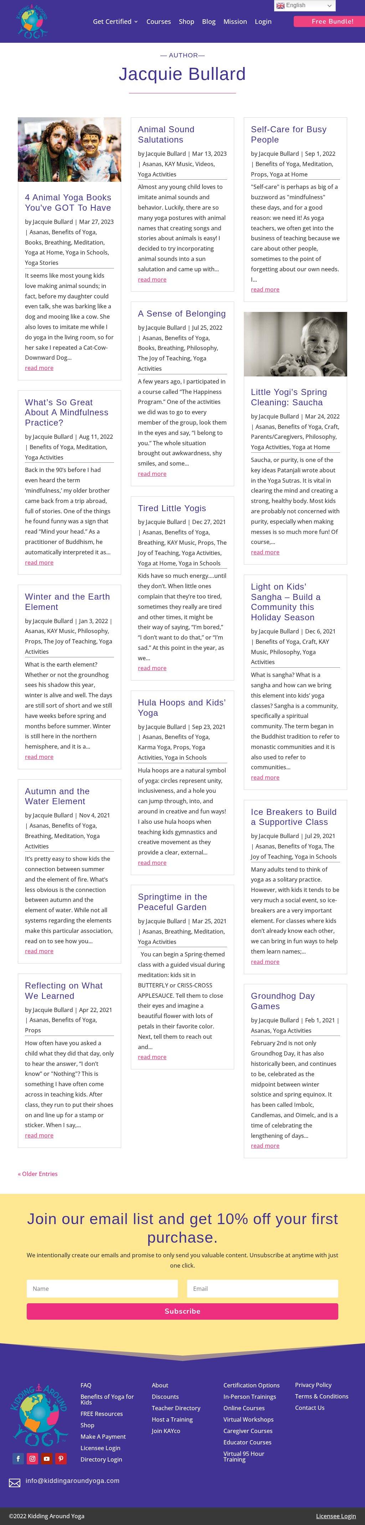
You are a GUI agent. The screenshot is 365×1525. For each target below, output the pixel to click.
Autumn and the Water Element (57, 796)
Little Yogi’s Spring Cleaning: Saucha (289, 397)
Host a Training (172, 1419)
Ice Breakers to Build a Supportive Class (294, 817)
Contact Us (310, 1408)
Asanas (39, 232)
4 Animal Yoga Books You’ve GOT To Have (68, 202)
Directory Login (101, 1459)
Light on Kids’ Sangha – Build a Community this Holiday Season (286, 602)
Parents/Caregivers (277, 437)
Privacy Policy (313, 1385)
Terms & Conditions (322, 1396)
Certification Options (251, 1385)
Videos (204, 164)
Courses (158, 22)
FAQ (86, 1385)
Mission (235, 22)
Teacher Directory (176, 1408)
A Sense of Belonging (182, 313)
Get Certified (112, 22)
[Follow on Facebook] (18, 1458)
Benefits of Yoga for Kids (107, 1399)
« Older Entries (38, 1174)
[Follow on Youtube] (46, 1458)
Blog (209, 22)
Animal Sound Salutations (166, 134)
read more (39, 368)
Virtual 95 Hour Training (243, 1456)
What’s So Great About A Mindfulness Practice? (67, 412)
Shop (186, 22)
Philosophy (93, 631)
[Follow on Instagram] (32, 1458)
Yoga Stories (41, 263)
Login (263, 22)
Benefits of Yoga (74, 232)
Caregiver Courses (248, 1431)
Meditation (88, 242)
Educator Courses (247, 1442)
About (160, 1385)
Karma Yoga (154, 747)
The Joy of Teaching (70, 641)
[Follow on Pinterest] (61, 1458)
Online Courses (244, 1408)
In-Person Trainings (249, 1397)
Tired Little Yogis (172, 508)
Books (33, 242)
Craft (331, 427)
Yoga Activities (44, 457)
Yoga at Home (44, 252)
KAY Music (61, 631)
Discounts (165, 1397)
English (295, 5)
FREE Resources (102, 1414)
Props (33, 641)
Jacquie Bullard (53, 222)
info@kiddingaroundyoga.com (73, 1480)
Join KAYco (166, 1431)
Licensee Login (101, 1448)
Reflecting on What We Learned (64, 991)
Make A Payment (103, 1437)
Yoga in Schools (87, 252)
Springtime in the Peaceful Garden (172, 902)
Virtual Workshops (248, 1419)
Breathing (58, 242)
